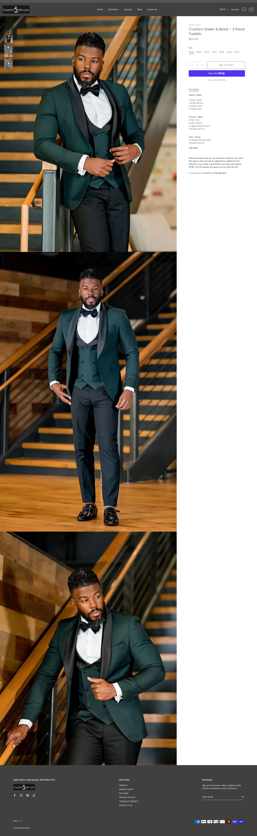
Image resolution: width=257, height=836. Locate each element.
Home (100, 9)
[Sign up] (242, 797)
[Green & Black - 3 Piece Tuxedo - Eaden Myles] (8, 37)
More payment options (217, 80)
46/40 (229, 52)
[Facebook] (14, 795)
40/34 (206, 52)
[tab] (195, 89)
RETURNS (123, 793)
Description (194, 89)
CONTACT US (125, 805)
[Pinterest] (27, 795)
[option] (8, 37)
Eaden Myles (195, 24)
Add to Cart (226, 65)
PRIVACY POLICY (127, 797)
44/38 (221, 52)
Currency (128, 9)
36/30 (191, 52)
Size (190, 48)
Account (235, 9)
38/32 (199, 52)
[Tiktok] (34, 795)
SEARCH (123, 785)
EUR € (222, 9)
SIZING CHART (126, 789)
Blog (139, 9)
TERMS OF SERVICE (128, 801)
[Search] (244, 9)
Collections (113, 9)
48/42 (236, 52)
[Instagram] (21, 795)
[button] (217, 173)
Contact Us (152, 9)
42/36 (214, 52)
